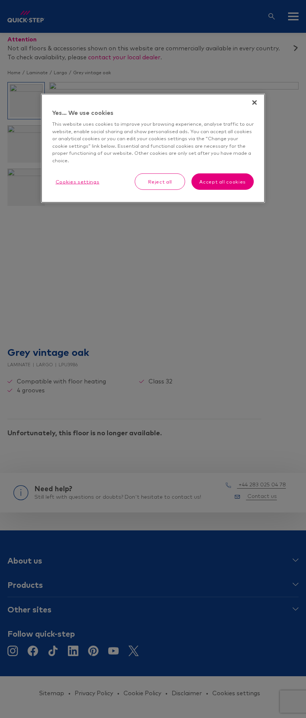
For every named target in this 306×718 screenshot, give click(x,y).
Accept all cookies (222, 182)
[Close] (254, 102)
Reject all (160, 182)
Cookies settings (77, 182)
